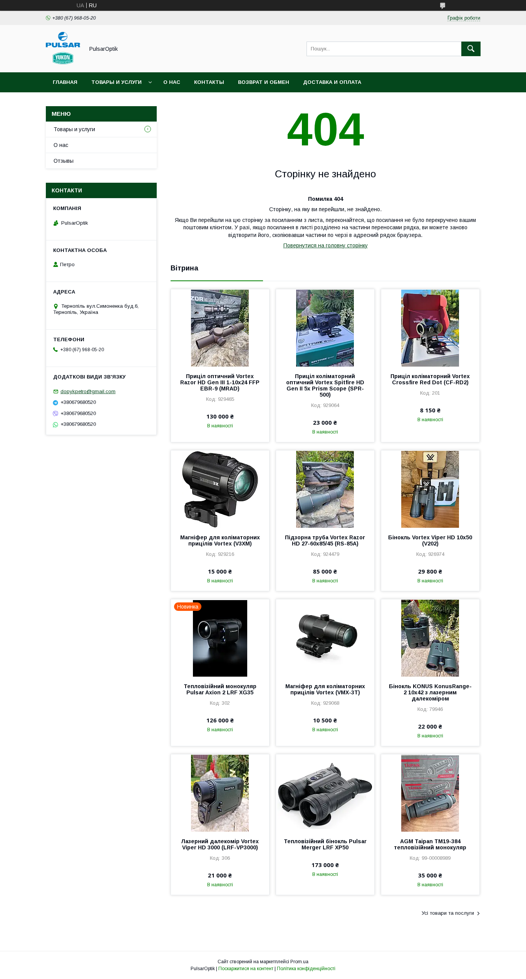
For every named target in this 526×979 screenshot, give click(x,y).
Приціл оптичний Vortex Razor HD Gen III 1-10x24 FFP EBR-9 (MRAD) (220, 382)
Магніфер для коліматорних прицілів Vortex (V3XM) (220, 540)
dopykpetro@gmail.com (88, 391)
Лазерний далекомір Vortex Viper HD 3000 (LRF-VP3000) (220, 844)
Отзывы (64, 161)
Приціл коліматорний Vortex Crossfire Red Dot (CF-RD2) (430, 379)
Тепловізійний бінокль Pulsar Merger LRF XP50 (325, 844)
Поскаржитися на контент (245, 968)
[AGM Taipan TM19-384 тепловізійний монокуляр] (430, 792)
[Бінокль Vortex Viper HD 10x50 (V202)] (430, 488)
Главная (65, 82)
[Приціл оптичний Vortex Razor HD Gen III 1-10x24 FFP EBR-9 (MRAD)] (220, 327)
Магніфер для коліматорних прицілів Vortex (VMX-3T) (325, 689)
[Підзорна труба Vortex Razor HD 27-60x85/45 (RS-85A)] (325, 488)
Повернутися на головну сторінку (325, 245)
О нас (171, 82)
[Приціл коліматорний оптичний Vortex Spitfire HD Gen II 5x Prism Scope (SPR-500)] (325, 327)
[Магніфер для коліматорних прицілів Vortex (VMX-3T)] (325, 637)
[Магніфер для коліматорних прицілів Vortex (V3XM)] (220, 488)
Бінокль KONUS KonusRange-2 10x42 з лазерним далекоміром (430, 692)
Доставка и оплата (332, 82)
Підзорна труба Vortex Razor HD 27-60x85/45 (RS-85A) (325, 540)
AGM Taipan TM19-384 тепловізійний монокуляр (430, 844)
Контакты (209, 82)
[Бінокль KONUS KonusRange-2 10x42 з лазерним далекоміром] (430, 637)
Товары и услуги (116, 82)
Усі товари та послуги (448, 913)
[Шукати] (471, 49)
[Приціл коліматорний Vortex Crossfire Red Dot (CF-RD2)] (430, 327)
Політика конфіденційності (306, 968)
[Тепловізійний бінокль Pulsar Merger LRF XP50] (325, 792)
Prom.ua (299, 961)
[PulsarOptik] (63, 62)
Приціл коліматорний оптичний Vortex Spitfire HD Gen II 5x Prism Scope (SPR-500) (325, 385)
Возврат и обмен (263, 82)
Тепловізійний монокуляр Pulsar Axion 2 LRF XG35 (220, 689)
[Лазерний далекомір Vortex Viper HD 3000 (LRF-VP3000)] (220, 792)
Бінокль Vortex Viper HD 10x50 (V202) (430, 540)
